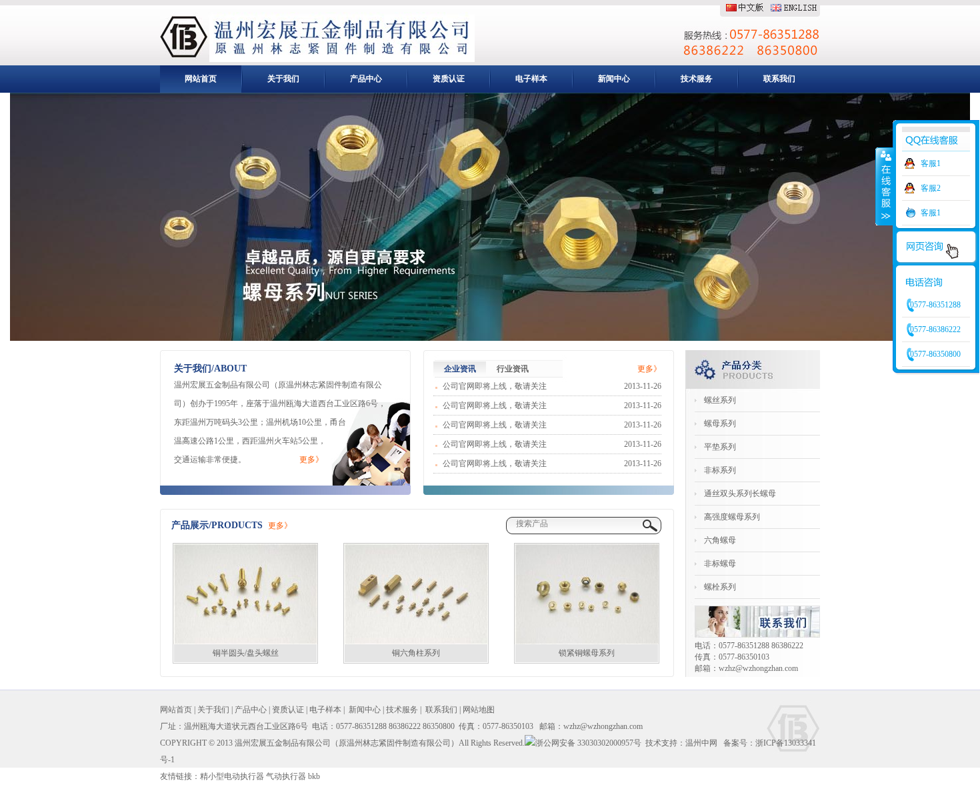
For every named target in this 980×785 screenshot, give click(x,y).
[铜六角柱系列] (416, 594)
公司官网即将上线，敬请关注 (495, 386)
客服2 (931, 188)
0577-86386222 (935, 329)
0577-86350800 (935, 354)
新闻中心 (614, 78)
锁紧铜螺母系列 (587, 653)
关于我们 (283, 78)
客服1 (931, 163)
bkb (314, 776)
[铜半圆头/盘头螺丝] (245, 594)
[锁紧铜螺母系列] (587, 594)
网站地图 (479, 709)
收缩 (884, 186)
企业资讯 (460, 368)
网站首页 (201, 78)
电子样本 (531, 78)
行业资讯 (513, 368)
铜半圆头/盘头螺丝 (246, 653)
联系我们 (779, 78)
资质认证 (449, 78)
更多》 (311, 459)
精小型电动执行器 (232, 776)
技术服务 (697, 78)
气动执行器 (286, 776)
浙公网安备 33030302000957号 (588, 743)
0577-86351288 (935, 304)
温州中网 (701, 743)
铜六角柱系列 (416, 653)
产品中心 (366, 78)
